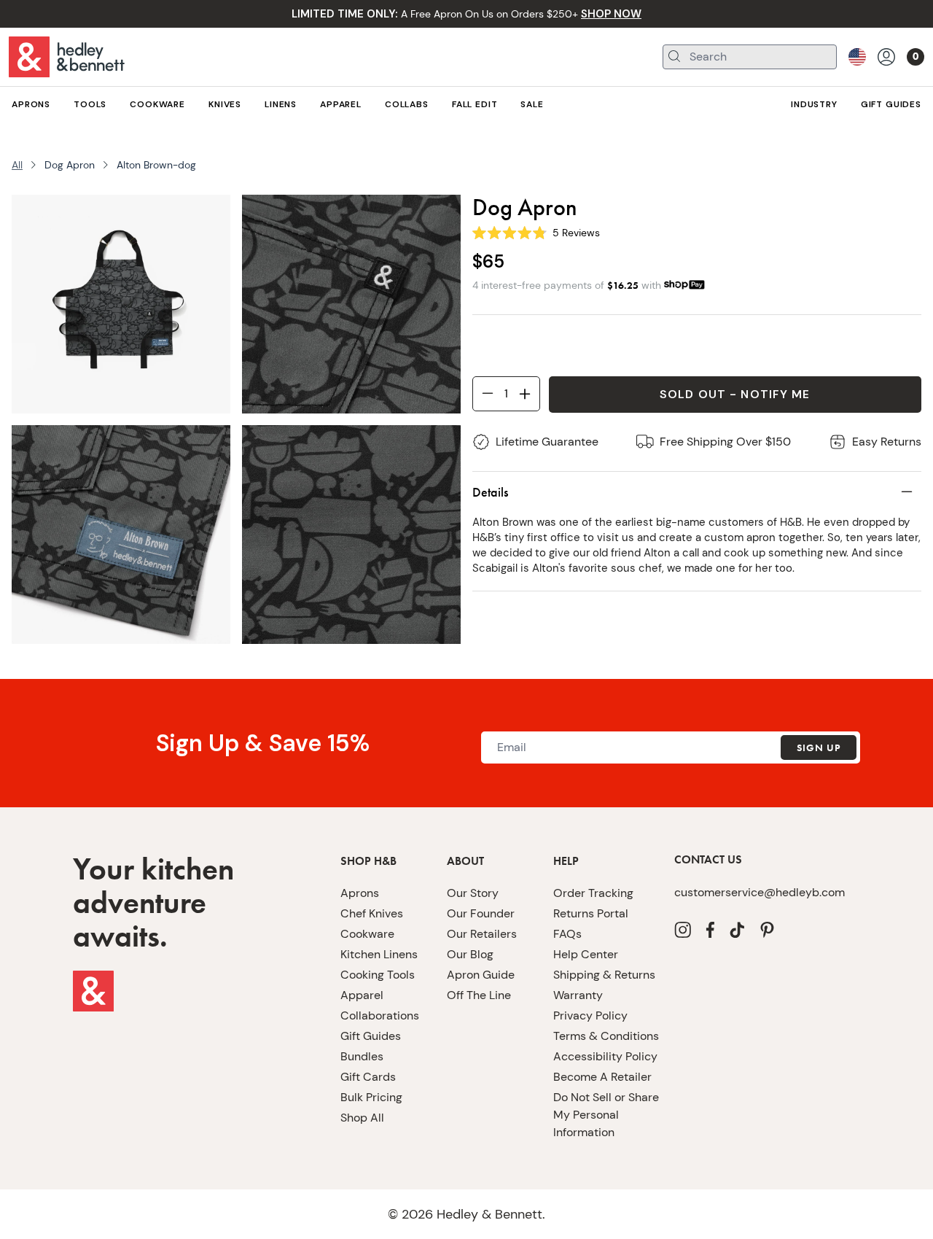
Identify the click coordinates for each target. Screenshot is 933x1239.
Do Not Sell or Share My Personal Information (606, 1115)
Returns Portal (590, 913)
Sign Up (818, 747)
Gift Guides (370, 1036)
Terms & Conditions (606, 1036)
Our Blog (470, 954)
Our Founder (481, 913)
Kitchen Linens (379, 954)
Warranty (578, 995)
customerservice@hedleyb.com (759, 892)
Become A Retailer (602, 1076)
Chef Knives (371, 913)
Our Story (473, 893)
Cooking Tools (377, 974)
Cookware (367, 933)
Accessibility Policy (605, 1056)
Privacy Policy (590, 1015)
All (17, 164)
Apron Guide (481, 974)
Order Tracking (593, 893)
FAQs (567, 933)
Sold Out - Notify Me (735, 394)
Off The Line (479, 995)
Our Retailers (482, 933)
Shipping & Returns (604, 974)
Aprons (359, 893)
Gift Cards (368, 1076)
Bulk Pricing (371, 1097)
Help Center (585, 954)
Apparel (361, 995)
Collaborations (379, 1015)
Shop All (362, 1117)
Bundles (361, 1056)
